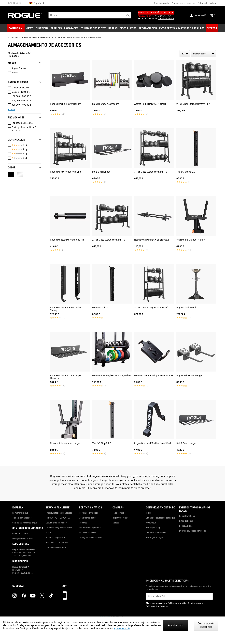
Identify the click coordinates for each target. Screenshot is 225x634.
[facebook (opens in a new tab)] (24, 595)
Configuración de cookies (90, 537)
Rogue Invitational (187, 516)
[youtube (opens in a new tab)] (33, 595)
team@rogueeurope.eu (22, 538)
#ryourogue (151, 523)
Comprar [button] (14, 28)
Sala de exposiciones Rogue (24, 523)
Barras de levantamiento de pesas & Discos (34, 37)
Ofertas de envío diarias (154, 13)
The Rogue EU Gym (154, 537)
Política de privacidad (88, 513)
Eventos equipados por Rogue (192, 531)
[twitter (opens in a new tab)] (42, 595)
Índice (148, 513)
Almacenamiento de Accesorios (87, 37)
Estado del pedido (207, 3)
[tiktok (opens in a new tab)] (51, 595)
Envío (48, 533)
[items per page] (185, 53)
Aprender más (122, 628)
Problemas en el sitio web (57, 542)
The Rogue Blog (153, 528)
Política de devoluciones (157, 606)
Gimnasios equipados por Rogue (160, 518)
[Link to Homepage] (25, 15)
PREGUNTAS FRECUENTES (58, 518)
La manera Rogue (20, 513)
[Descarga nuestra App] (65, 595)
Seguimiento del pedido (56, 523)
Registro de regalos (120, 518)
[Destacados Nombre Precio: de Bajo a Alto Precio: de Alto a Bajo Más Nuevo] (203, 53)
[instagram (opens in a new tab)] (14, 595)
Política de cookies (87, 533)
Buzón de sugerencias (55, 537)
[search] (89, 15)
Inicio (10, 37)
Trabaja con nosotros (21, 518)
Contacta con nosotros (183, 3)
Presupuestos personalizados (59, 513)
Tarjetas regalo (161, 3)
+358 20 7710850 (20, 533)
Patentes (83, 523)
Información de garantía (90, 528)
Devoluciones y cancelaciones (59, 528)
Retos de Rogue (186, 521)
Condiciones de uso (88, 518)
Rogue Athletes (186, 526)
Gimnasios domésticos (156, 533)
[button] (128, 15)
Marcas (115, 523)
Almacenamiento (62, 37)
